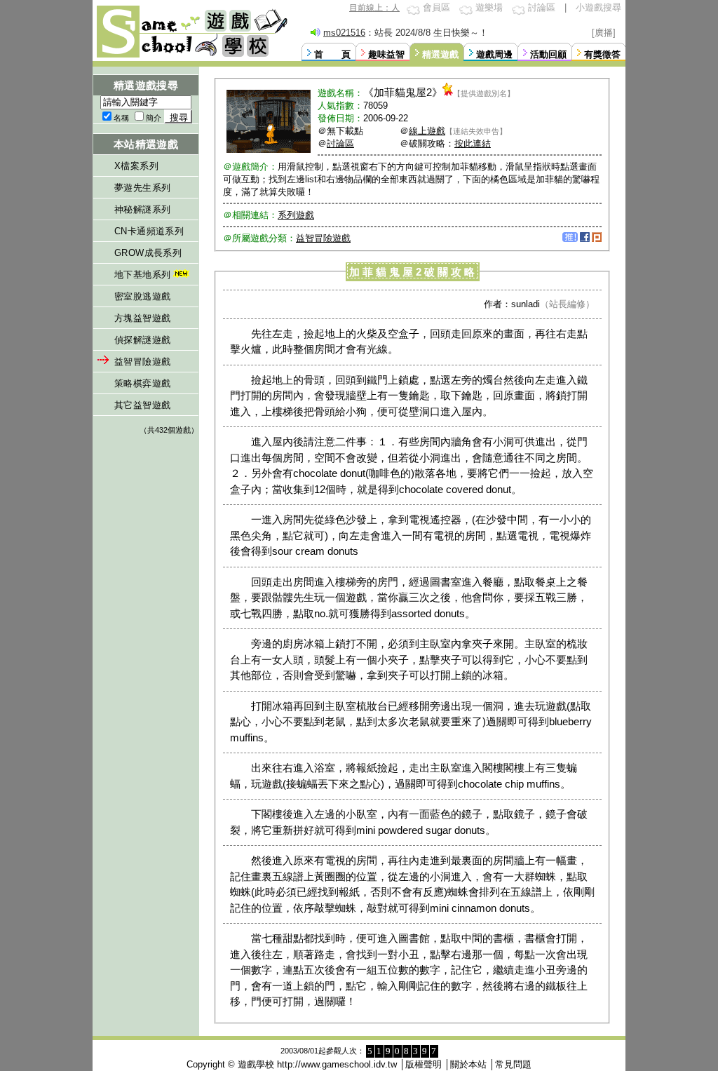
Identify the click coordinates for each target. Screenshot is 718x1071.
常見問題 (513, 1064)
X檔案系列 (136, 166)
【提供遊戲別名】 (484, 93)
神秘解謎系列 (142, 209)
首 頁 (332, 54)
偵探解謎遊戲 (142, 340)
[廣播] (604, 32)
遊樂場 (489, 7)
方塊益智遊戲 (142, 318)
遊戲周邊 (494, 54)
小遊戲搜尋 (598, 7)
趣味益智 (386, 54)
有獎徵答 (602, 54)
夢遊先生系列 (142, 187)
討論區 (541, 7)
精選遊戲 (440, 54)
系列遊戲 (296, 215)
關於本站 (468, 1064)
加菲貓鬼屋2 (403, 92)
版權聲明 (423, 1064)
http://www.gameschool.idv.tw (337, 1064)
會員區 (436, 7)
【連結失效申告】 (476, 131)
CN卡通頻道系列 (149, 231)
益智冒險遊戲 (142, 361)
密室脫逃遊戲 (142, 296)
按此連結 (472, 143)
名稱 (121, 118)
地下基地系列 (142, 274)
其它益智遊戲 (142, 405)
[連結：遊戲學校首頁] (191, 55)
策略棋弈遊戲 (142, 383)
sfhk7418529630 (343, 32)
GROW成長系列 (148, 253)
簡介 (153, 118)
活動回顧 (548, 54)
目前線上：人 (374, 8)
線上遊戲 (427, 131)
